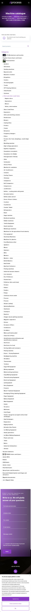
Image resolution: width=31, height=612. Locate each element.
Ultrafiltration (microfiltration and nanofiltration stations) (14, 339)
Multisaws (7, 409)
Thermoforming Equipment (11, 377)
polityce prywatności (6, 594)
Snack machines (8, 226)
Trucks (6, 85)
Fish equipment (8, 234)
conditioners (7, 188)
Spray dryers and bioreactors (11, 470)
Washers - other (8, 258)
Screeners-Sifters (9, 325)
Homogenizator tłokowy (11, 156)
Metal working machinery (11, 372)
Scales (6, 404)
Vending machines (9, 69)
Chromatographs (9, 82)
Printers (6, 125)
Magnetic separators (10, 319)
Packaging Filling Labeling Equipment (14, 393)
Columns (6, 172)
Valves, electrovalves (11, 106)
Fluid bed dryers (7, 467)
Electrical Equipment (10, 380)
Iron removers (8, 274)
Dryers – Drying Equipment (11, 353)
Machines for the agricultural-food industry (16, 231)
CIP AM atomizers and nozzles (15, 55)
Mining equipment (9, 369)
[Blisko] (29, 575)
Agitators (6, 244)
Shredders (7, 358)
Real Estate (7, 263)
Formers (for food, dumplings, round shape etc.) (16, 139)
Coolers (6, 80)
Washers (6, 255)
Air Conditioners (8, 170)
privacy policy (15, 545)
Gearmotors (8, 101)
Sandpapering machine (10, 356)
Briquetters (7, 77)
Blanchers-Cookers (9, 74)
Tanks (5, 440)
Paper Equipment (9, 396)
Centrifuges (7, 412)
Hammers (6, 250)
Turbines (6, 364)
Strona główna (7, 16)
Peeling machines (9, 268)
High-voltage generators (11, 146)
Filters (6, 136)
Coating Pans (8, 122)
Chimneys (6, 178)
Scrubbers (7, 330)
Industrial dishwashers (10, 446)
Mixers (6, 247)
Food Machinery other (10, 242)
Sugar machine (8, 215)
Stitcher (6, 448)
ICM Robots (6, 462)
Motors (7, 103)
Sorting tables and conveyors (12, 348)
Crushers (6, 202)
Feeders (6, 290)
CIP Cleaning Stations (10, 88)
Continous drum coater (10, 295)
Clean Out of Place (9, 335)
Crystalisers (7, 204)
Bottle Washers (8, 260)
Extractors (7, 130)
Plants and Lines (8, 438)
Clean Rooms (7, 90)
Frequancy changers (9, 133)
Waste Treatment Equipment (12, 390)
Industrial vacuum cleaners (11, 271)
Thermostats (7, 361)
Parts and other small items (12, 96)
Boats (5, 212)
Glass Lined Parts (9, 109)
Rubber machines (9, 220)
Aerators (6, 64)
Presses (6, 298)
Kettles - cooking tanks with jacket (14, 191)
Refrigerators (8, 210)
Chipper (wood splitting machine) (13, 317)
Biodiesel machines (9, 218)
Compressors (8, 186)
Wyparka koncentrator (9, 477)
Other (5, 159)
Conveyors (7, 311)
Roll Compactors (8, 183)
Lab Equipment (8, 382)
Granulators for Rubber (10, 154)
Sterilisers (7, 342)
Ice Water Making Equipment (12, 435)
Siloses (6, 322)
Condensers (7, 327)
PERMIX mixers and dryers (13, 454)
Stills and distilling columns (12, 114)
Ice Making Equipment (10, 430)
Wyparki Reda (10, 480)
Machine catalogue (20, 16)
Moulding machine (9, 143)
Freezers (6, 388)
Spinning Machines (9, 306)
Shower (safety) (8, 303)
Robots (5, 459)
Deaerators (7, 112)
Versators (7, 406)
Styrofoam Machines (10, 236)
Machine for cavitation (10, 167)
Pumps (6, 292)
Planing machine (8, 350)
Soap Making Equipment (11, 374)
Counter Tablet (8, 207)
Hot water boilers (9, 194)
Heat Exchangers (8, 419)
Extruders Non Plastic (10, 427)
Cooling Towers (8, 175)
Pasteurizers (7, 279)
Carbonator (7, 162)
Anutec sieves (7, 465)
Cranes (6, 128)
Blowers (6, 120)
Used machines (21, 18)
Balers (5, 443)
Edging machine (8, 424)
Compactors (7, 180)
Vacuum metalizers (8, 451)
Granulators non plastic (10, 151)
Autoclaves (7, 66)
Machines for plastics (10, 239)
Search (28, 46)
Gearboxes (7, 309)
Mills (5, 252)
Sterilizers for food (9, 345)
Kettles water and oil (10, 196)
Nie (15, 608)
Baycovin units (8, 72)
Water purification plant (10, 333)
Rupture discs (9, 98)
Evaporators (7, 421)
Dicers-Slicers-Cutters (10, 199)
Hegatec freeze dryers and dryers (12, 58)
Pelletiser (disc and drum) (11, 282)
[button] (28, 3)
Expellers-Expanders (10, 148)
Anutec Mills (6, 457)
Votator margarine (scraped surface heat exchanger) (15, 415)
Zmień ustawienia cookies (15, 603)
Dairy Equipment (8, 385)
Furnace (6, 284)
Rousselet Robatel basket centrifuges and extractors (15, 473)
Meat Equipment (8, 401)
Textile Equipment (9, 223)
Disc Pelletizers (8, 276)
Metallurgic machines (10, 228)
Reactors (6, 314)
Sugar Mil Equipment (10, 366)
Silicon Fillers (8, 164)
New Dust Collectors (10, 266)
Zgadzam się (15, 599)
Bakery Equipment (9, 398)
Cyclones (6, 93)
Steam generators (9, 432)
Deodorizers (7, 117)
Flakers (6, 287)
